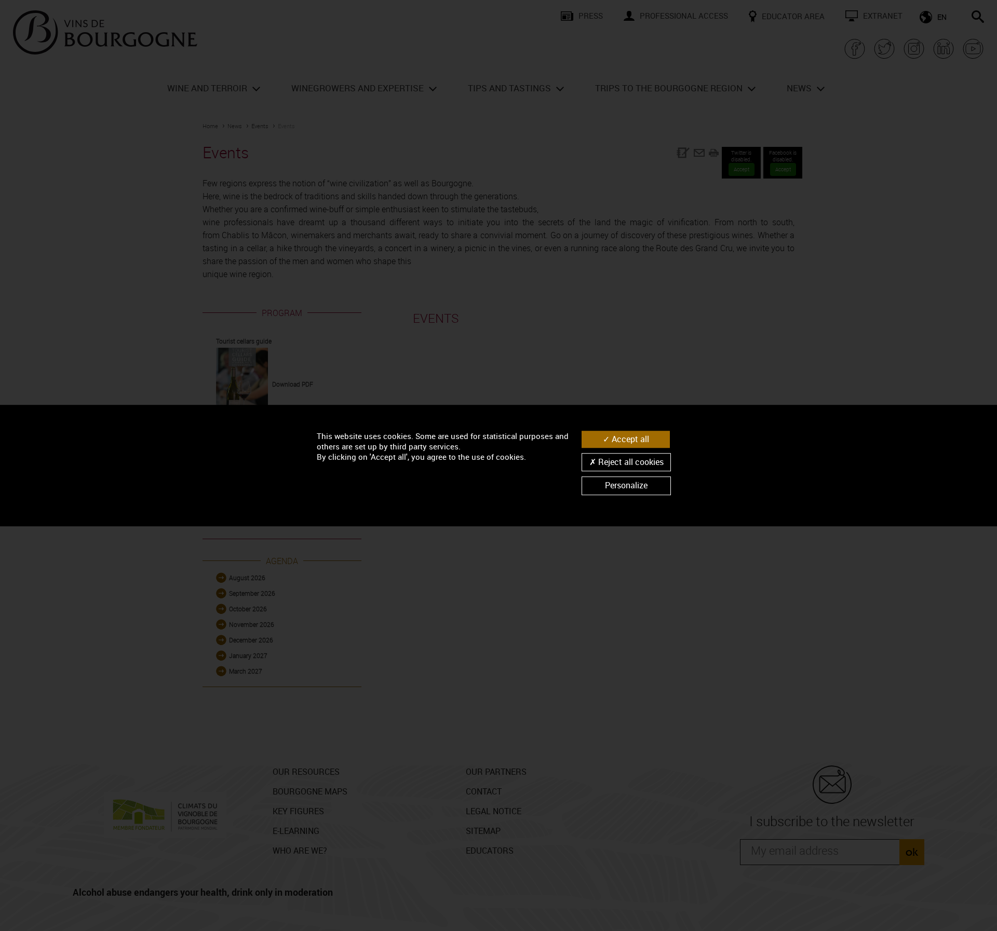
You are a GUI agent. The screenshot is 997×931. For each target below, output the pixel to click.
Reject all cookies (630, 462)
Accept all (629, 439)
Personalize (626, 485)
